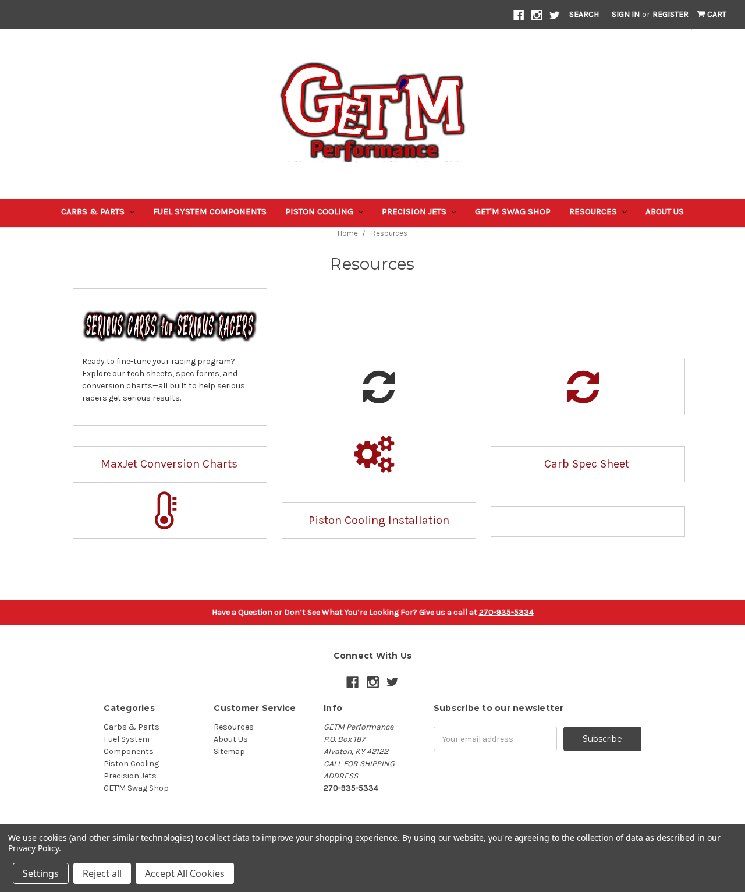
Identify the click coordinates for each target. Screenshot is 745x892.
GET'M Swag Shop (513, 211)
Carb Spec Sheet (586, 463)
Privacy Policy (33, 848)
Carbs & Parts (94, 211)
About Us (664, 211)
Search (584, 14)
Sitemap (229, 751)
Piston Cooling (320, 211)
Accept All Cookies (185, 873)
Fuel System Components (210, 211)
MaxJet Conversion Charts (169, 463)
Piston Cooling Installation (378, 520)
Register (670, 14)
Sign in (626, 14)
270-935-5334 (506, 612)
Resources (594, 211)
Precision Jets (415, 211)
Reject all (102, 873)
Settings (41, 873)
